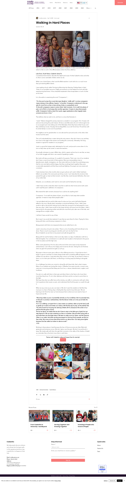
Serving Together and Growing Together (61, 425)
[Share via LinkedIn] (44, 394)
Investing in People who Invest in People (86, 425)
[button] (95, 8)
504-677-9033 (14, 459)
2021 (65, 8)
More (88, 8)
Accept (119, 480)
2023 (76, 8)
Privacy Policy (57, 480)
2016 (38, 8)
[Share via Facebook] (36, 394)
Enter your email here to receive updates (63, 450)
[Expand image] (45, 352)
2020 (60, 8)
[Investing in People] (86, 416)
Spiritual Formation (44, 389)
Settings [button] (106, 480)
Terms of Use (65, 475)
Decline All (112, 480)
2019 (54, 8)
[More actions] (89, 18)
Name (53, 444)
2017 (43, 8)
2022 (71, 8)
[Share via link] (47, 394)
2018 (49, 8)
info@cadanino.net (14, 457)
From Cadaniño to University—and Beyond (39, 425)
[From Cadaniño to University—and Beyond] (39, 416)
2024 (82, 8)
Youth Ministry (53, 389)
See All (95, 407)
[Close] (124, 481)
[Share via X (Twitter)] (40, 394)
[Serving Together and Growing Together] (63, 416)
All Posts (31, 8)
